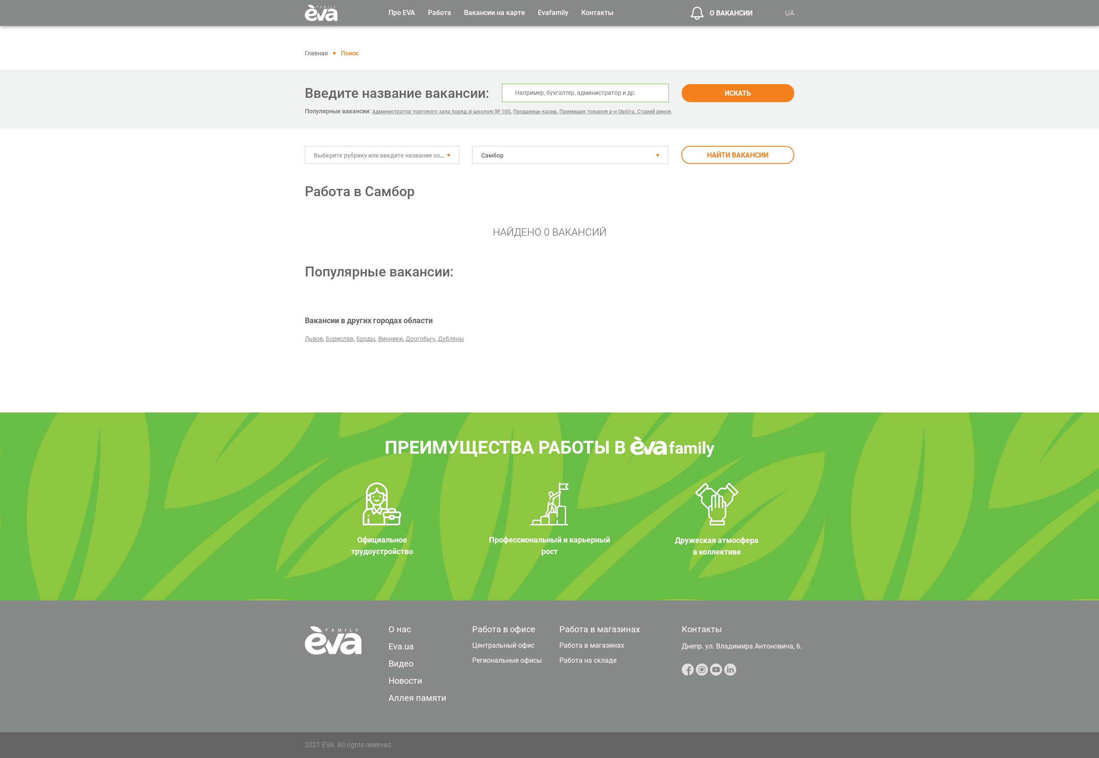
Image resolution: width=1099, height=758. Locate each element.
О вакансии (731, 13)
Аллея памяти (417, 698)
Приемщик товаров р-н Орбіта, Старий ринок (615, 112)
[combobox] (382, 155)
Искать (738, 93)
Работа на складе (587, 660)
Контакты (597, 13)
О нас (400, 629)
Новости (405, 681)
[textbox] (382, 155)
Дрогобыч (420, 338)
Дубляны (451, 338)
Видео (401, 663)
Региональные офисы (507, 660)
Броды (365, 338)
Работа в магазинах (591, 645)
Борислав (339, 338)
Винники (390, 338)
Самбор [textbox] (492, 155)
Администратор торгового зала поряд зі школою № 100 (441, 112)
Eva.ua (401, 646)
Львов (314, 338)
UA (789, 13)
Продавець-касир (535, 112)
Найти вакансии (737, 155)
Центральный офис (503, 645)
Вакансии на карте (494, 13)
